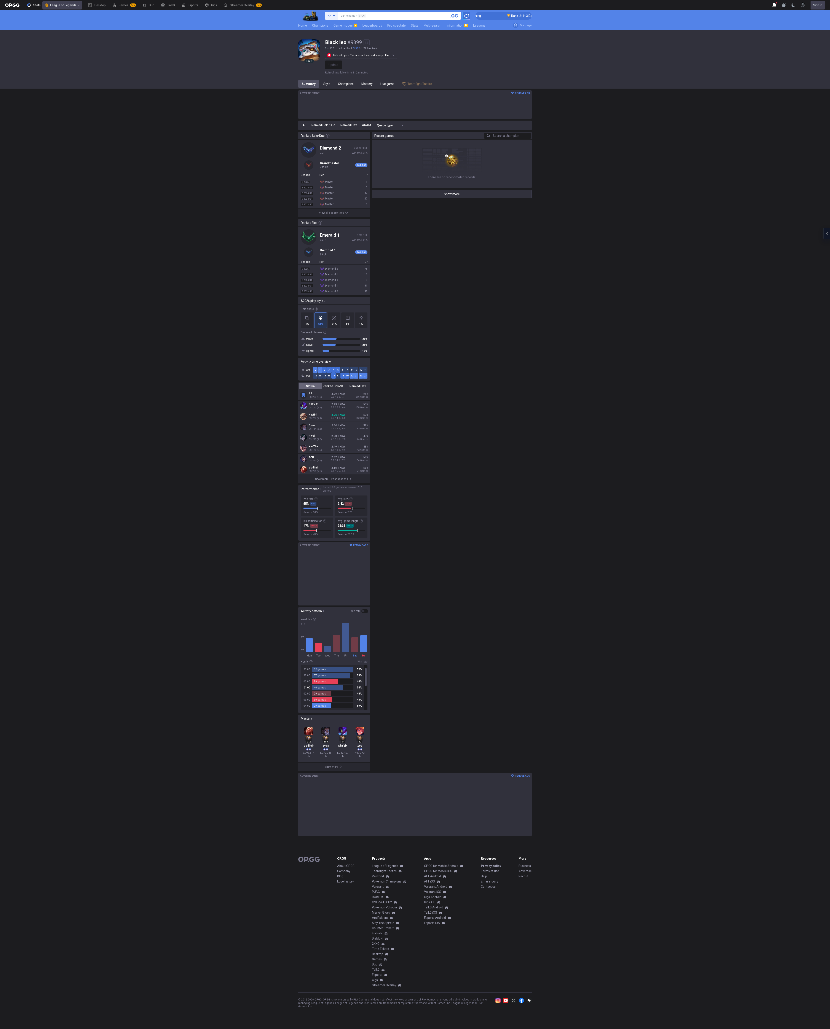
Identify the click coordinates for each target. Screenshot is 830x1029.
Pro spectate (396, 25)
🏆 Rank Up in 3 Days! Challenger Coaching (496, 16)
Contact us (488, 886)
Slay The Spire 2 (383, 923)
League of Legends (63, 5)
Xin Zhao (314, 446)
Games (377, 959)
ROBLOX (378, 897)
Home (302, 25)
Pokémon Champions (386, 881)
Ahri (311, 457)
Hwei (312, 435)
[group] (334, 687)
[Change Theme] (793, 5)
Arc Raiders (380, 917)
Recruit (523, 876)
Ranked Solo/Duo (334, 386)
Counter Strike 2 (383, 928)
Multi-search (432, 25)
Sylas (312, 425)
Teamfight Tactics (384, 871)
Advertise (525, 871)
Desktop (377, 954)
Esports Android (435, 917)
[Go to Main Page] (12, 5)
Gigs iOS (429, 902)
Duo (374, 964)
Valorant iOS (432, 892)
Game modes (345, 25)
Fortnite (377, 933)
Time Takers (380, 949)
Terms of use (490, 871)
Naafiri (312, 414)
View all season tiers (331, 212)
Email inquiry (489, 881)
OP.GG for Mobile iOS (438, 871)
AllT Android (432, 876)
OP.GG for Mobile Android (441, 866)
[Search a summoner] (454, 16)
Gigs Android (432, 897)
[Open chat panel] (827, 233)
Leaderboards (372, 25)
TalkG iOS (430, 912)
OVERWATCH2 (382, 902)
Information (457, 25)
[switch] (359, 611)
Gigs (375, 980)
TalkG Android (433, 907)
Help (484, 876)
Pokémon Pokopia (384, 907)
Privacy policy (491, 866)
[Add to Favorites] (367, 42)
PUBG (376, 892)
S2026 (310, 386)
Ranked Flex (358, 386)
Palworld (378, 876)
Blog (340, 876)
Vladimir (314, 467)
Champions (320, 25)
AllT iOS (429, 881)
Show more (452, 194)
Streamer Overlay (384, 985)
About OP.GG (345, 866)
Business (525, 866)
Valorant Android (435, 886)
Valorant (378, 886)
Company (343, 871)
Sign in (817, 5)
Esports (377, 974)
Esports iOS (432, 923)
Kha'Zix (313, 404)
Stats (414, 25)
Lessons (479, 25)
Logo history (345, 881)
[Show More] (774, 5)
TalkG (376, 969)
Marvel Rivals (381, 912)
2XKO (376, 943)
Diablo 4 (377, 938)
